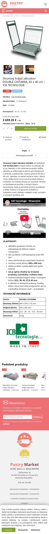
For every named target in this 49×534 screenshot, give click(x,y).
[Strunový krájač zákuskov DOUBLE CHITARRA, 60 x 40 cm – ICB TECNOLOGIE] (24, 40)
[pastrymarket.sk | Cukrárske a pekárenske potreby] (11, 3)
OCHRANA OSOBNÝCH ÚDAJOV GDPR (24, 499)
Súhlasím (8, 530)
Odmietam (35, 530)
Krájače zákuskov (28, 16)
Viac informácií (29, 525)
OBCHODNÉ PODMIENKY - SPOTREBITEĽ (24, 489)
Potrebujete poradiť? (24, 155)
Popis (24, 150)
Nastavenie (23, 530)
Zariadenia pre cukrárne (11, 16)
